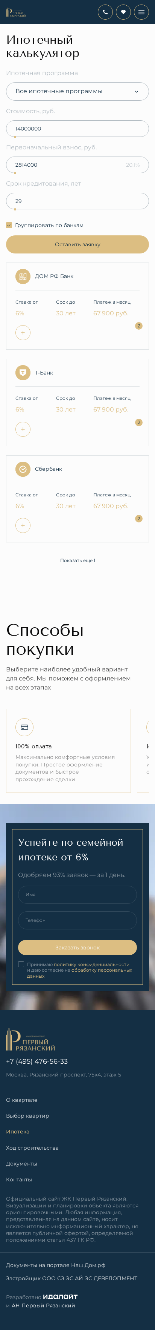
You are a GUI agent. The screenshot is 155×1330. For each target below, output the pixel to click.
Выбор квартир (27, 1115)
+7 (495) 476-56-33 (105, 12)
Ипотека (17, 1131)
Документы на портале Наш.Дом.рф (55, 1265)
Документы (21, 1163)
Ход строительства (32, 1147)
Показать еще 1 (77, 560)
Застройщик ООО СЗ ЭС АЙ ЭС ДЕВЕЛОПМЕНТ (71, 1278)
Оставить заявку (77, 244)
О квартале (22, 1100)
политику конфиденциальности (91, 964)
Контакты (19, 1179)
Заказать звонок (77, 947)
